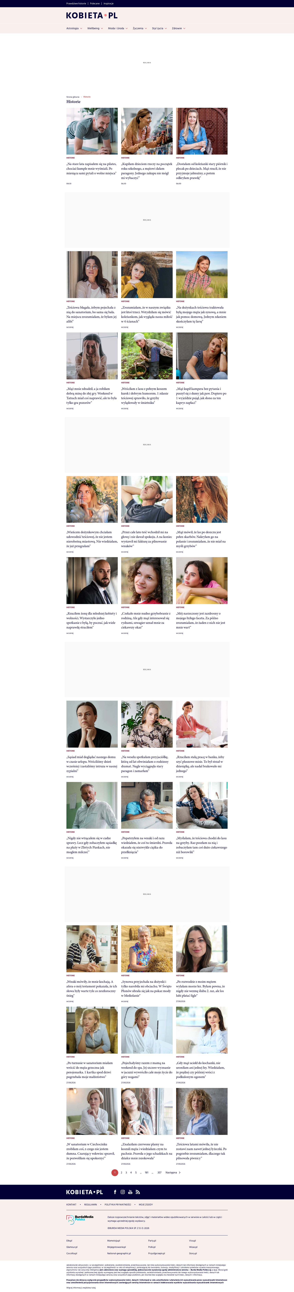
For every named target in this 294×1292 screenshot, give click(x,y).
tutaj (94, 1288)
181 (146, 1173)
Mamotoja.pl (113, 1240)
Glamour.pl (71, 1247)
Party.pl (152, 1240)
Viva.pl (192, 1240)
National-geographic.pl (119, 1253)
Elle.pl (69, 1240)
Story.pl (193, 1253)
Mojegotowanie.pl (116, 1247)
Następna (171, 1173)
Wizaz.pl (193, 1247)
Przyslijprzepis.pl (156, 1253)
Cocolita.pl (71, 1253)
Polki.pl (151, 1247)
